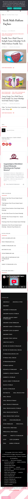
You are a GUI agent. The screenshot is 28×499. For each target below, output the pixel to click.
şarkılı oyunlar (14, 443)
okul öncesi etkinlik (9, 400)
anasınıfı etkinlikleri (10, 309)
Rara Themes (17, 456)
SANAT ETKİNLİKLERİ (10, 483)
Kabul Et (10, 8)
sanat (5, 435)
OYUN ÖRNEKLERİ (7, 253)
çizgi (4, 439)
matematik (6, 392)
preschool (19, 424)
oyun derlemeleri (15, 420)
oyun (4, 420)
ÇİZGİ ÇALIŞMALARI (9, 474)
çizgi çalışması (14, 439)
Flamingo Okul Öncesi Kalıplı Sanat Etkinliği (13, 222)
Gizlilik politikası (17, 8)
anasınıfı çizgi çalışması (11, 330)
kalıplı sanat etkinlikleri (10, 472)
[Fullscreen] (24, 287)
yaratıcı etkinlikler (16, 435)
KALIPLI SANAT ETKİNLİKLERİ (11, 381)
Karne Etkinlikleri (7, 245)
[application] (14, 281)
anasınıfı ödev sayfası (10, 338)
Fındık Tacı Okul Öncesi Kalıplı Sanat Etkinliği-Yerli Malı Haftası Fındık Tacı (13, 41)
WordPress (15, 458)
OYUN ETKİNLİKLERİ (9, 479)
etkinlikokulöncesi (9, 361)
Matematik (5, 249)
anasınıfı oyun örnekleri (11, 322)
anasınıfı (6, 306)
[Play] (3, 287)
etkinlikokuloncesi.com (10, 354)
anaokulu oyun (17, 302)
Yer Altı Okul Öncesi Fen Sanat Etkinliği (12, 213)
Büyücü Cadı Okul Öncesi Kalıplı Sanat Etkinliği (12, 199)
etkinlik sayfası (8, 365)
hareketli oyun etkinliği (11, 373)
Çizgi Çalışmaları (7, 238)
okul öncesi (7, 396)
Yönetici (5, 47)
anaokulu (6, 302)
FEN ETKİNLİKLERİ (6, 92)
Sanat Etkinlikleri (7, 35)
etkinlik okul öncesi (9, 357)
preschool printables (10, 431)
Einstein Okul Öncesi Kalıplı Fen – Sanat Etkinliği (12, 217)
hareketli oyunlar (9, 377)
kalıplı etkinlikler (9, 389)
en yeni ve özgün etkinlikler (12, 346)
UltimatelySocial (14, 490)
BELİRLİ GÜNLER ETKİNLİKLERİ (12, 477)
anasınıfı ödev (7, 334)
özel (4, 443)
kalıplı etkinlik (8, 385)
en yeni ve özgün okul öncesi (12, 350)
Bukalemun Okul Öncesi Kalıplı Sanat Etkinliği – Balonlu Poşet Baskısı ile (12, 226)
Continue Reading (7, 67)
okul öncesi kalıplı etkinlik (12, 408)
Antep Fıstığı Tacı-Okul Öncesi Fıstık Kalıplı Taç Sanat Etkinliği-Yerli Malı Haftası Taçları (13, 98)
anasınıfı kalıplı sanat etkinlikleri (10, 318)
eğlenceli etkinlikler (10, 369)
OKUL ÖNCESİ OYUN (18, 392)
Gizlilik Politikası (8, 484)
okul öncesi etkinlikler (10, 404)
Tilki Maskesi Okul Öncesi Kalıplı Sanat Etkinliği (12, 204)
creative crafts (8, 342)
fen (21, 369)
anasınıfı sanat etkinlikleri (12, 326)
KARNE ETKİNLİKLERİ (10, 481)
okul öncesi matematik (10, 412)
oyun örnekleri (8, 424)
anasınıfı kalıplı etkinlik (11, 313)
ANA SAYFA (5, 460)
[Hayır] (26, 5)
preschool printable (10, 427)
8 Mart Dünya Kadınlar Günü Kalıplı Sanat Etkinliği (13, 209)
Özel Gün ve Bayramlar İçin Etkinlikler (12, 33)
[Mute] (22, 287)
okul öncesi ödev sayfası (11, 416)
